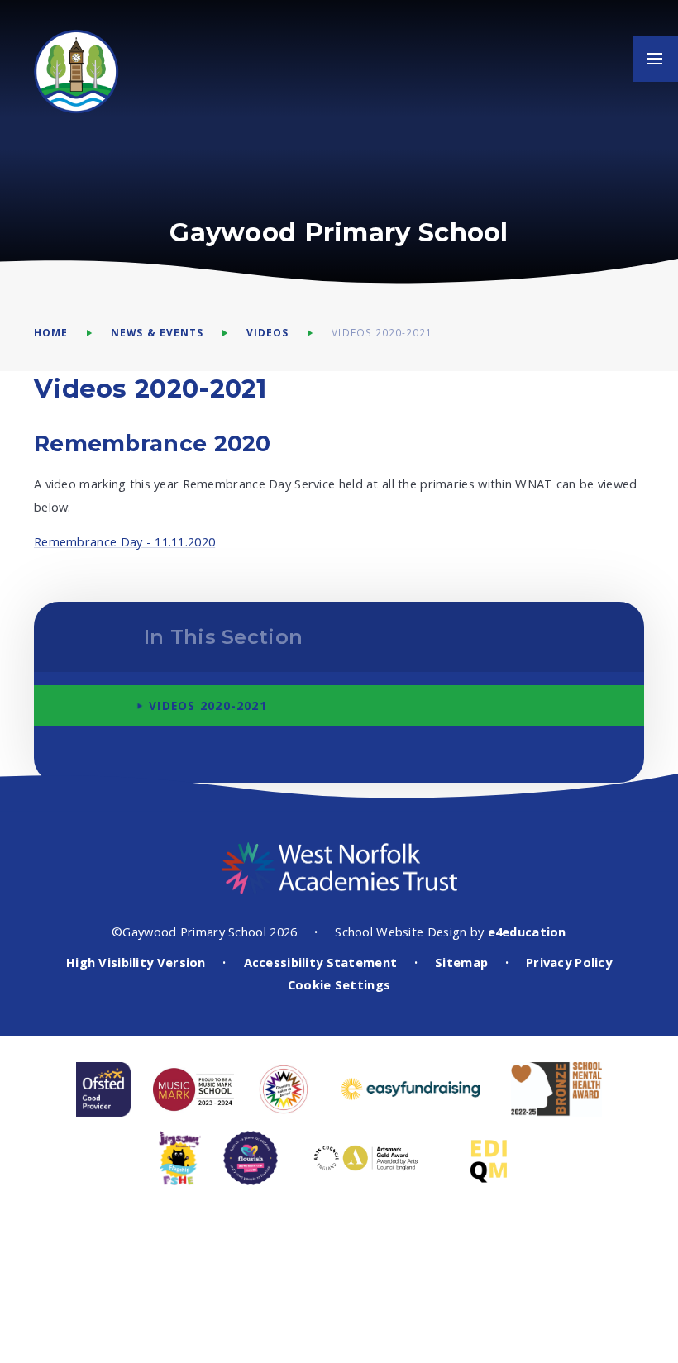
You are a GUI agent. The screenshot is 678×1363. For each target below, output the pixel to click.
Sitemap (461, 962)
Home (51, 332)
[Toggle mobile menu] (655, 59)
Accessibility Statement (321, 962)
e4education (527, 931)
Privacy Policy (569, 962)
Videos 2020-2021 (382, 332)
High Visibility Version (136, 962)
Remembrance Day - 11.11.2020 (124, 541)
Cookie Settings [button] (339, 984)
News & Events (157, 332)
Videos (267, 332)
